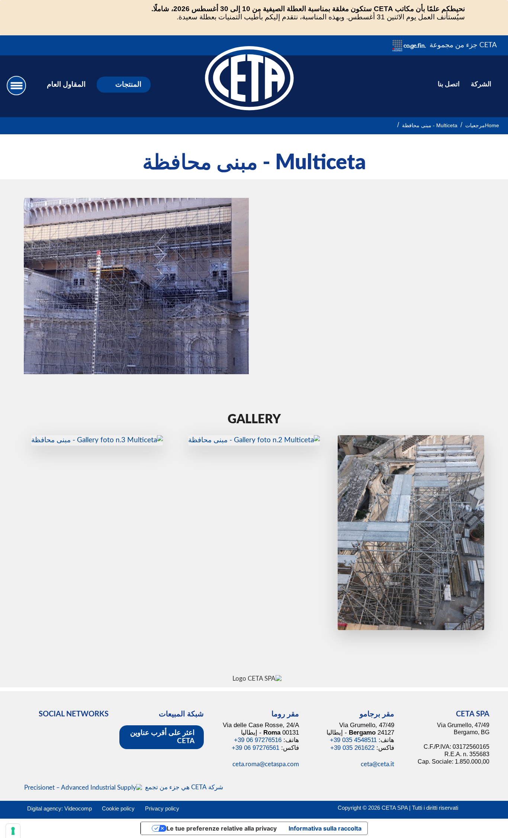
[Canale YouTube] (38, 45)
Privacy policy (162, 808)
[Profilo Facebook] (47, 45)
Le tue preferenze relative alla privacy (222, 828)
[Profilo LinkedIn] (66, 45)
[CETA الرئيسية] (249, 85)
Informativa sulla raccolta (325, 828)
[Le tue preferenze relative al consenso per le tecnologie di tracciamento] (13, 831)
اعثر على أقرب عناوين (162, 737)
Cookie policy (118, 808)
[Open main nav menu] (16, 85)
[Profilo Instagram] (57, 45)
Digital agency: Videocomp (59, 808)
